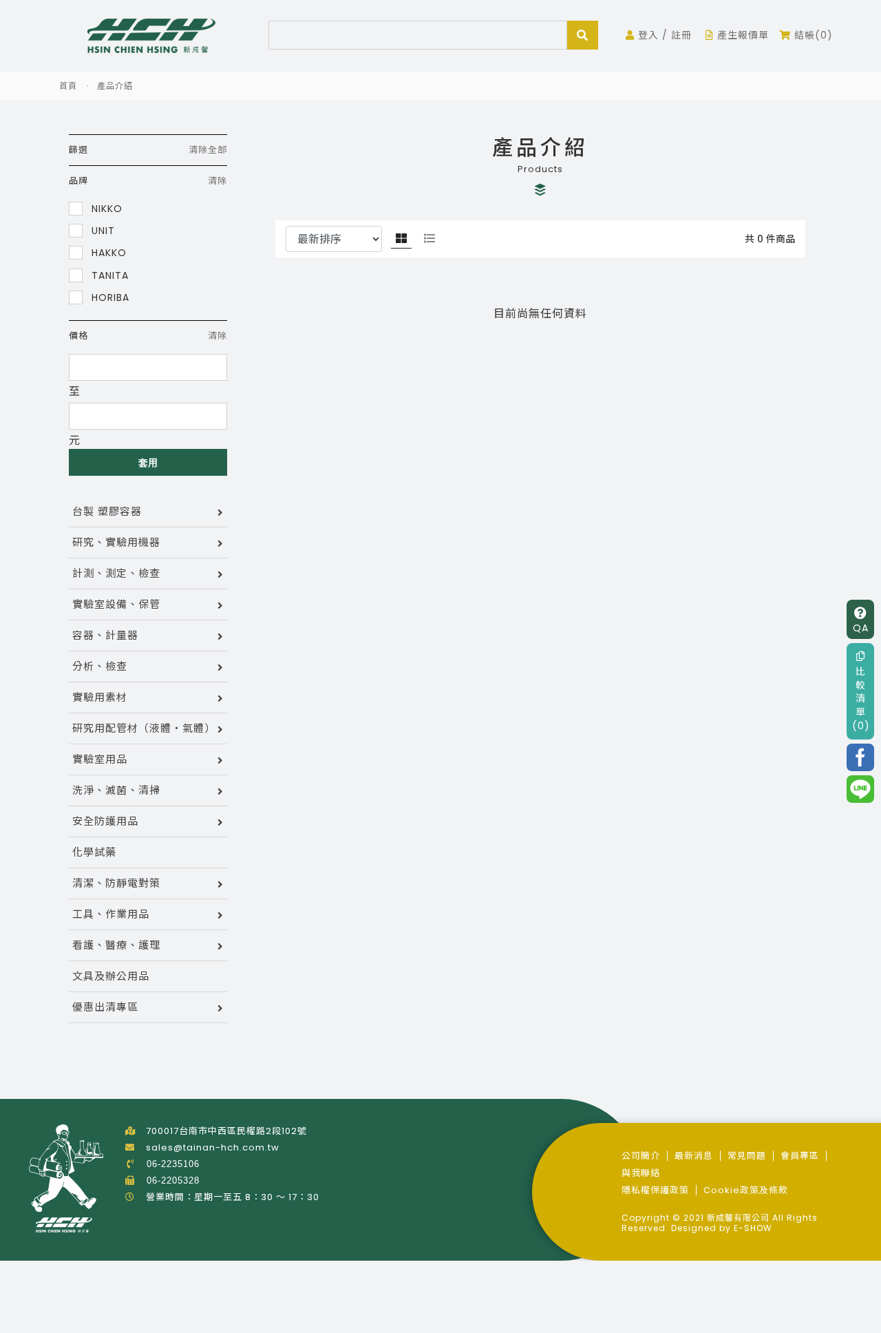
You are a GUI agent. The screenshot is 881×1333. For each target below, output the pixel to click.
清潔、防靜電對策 (116, 883)
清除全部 (208, 149)
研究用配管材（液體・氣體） (143, 728)
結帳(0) (812, 35)
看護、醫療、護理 (116, 945)
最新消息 (694, 1156)
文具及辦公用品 (110, 976)
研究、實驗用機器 (116, 542)
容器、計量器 (105, 635)
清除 (217, 180)
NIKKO (105, 208)
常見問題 (747, 1156)
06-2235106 (173, 1164)
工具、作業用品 (110, 914)
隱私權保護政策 (655, 1190)
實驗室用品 (99, 759)
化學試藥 (94, 852)
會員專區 (800, 1156)
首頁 (68, 86)
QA (861, 628)
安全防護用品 (105, 821)
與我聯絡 (641, 1173)
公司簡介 (641, 1156)
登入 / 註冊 (663, 35)
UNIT (101, 230)
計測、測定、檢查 (116, 573)
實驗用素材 (99, 697)
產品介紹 (115, 86)
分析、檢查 (99, 666)
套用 (148, 462)
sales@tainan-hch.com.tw (212, 1147)
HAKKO (107, 252)
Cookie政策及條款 (745, 1190)
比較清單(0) (861, 698)
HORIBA (108, 297)
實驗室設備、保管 (116, 604)
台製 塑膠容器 (107, 511)
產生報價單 (741, 35)
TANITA (108, 275)
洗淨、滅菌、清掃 (116, 790)
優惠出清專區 (105, 1007)
